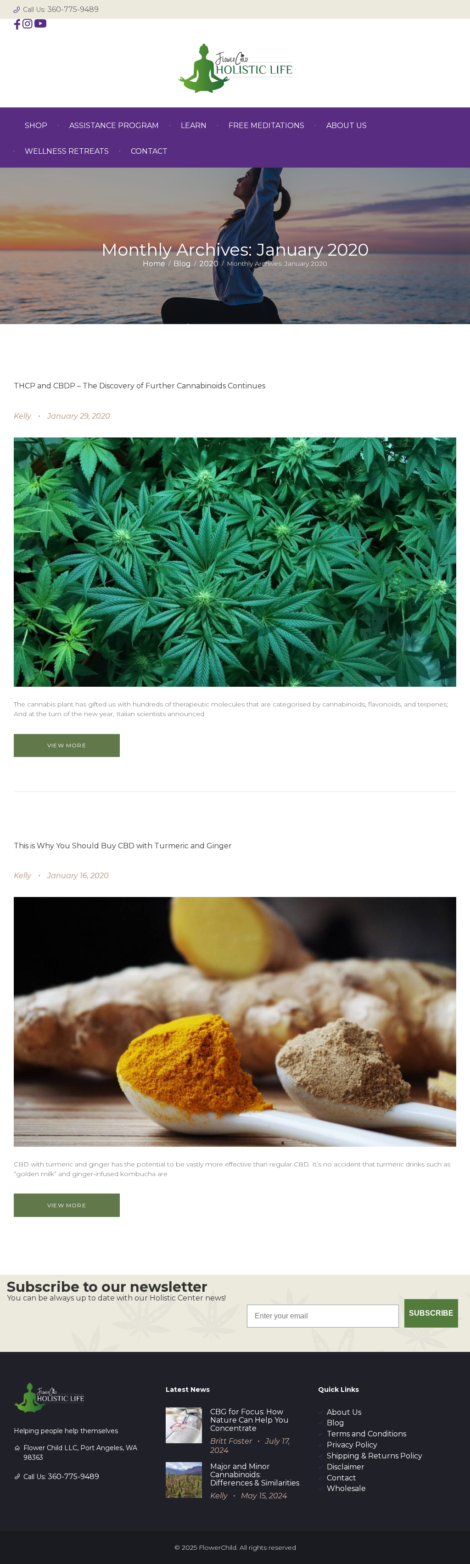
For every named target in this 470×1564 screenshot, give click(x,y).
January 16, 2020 (78, 875)
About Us (344, 1412)
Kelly (22, 416)
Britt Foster (231, 1441)
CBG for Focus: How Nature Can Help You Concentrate (249, 1420)
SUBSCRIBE (431, 1313)
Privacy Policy (352, 1445)
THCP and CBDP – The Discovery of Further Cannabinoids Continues (139, 385)
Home (154, 263)
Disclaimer (345, 1467)
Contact (341, 1478)
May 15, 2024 (264, 1495)
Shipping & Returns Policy (374, 1456)
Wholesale (346, 1488)
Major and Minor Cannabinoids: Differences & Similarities (254, 1474)
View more (66, 745)
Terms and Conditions (366, 1433)
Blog (182, 263)
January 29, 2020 (78, 416)
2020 (208, 263)
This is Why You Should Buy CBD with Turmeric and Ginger (123, 845)
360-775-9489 (73, 9)
